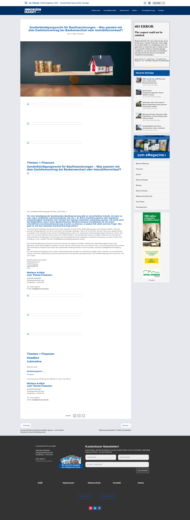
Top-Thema (154, 85)
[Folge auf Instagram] (90, 508)
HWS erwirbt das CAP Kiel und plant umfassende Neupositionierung (153, 81)
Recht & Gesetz (141, 191)
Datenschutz (94, 483)
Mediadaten (85, 496)
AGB (40, 483)
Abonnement (124, 10)
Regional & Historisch (144, 196)
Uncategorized (141, 207)
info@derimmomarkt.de (40, 289)
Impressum (68, 483)
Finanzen (80, 34)
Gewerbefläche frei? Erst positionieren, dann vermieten (153, 127)
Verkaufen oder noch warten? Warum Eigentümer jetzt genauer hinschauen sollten (154, 104)
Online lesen (95, 10)
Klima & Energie (156, 97)
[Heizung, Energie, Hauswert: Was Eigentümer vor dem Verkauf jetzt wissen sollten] (138, 115)
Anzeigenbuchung (148, 10)
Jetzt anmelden (142, 470)
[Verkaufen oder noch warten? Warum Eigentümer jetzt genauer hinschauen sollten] (138, 104)
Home (141, 483)
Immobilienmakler (110, 10)
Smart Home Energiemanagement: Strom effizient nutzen (152, 92)
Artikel (134, 10)
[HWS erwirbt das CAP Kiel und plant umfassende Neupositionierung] (138, 80)
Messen (139, 185)
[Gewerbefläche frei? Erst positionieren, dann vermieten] (138, 127)
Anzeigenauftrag (107, 496)
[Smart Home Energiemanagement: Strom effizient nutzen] (138, 92)
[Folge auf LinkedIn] (95, 508)
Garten (138, 174)
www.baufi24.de (32, 266)
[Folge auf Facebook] (99, 508)
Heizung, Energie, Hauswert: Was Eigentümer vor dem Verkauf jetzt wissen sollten (154, 116)
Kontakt (161, 10)
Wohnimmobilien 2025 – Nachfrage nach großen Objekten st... (67, 3)
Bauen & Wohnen (142, 163)
